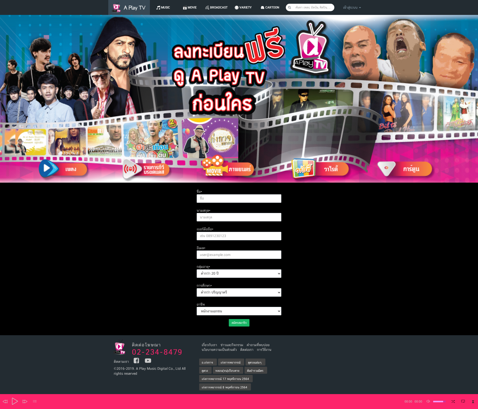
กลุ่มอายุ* (203, 267)
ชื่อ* (199, 192)
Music (165, 7)
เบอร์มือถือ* (205, 229)
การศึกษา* (204, 285)
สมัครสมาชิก (239, 323)
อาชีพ (201, 304)
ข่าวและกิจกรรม (232, 345)
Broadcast (219, 7)
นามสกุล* (203, 210)
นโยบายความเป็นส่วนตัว (219, 350)
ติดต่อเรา (246, 350)
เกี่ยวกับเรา (209, 345)
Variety (245, 7)
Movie (192, 7)
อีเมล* (201, 248)
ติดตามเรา (121, 362)
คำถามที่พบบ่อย (258, 345)
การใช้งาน (264, 350)
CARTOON (272, 7)
